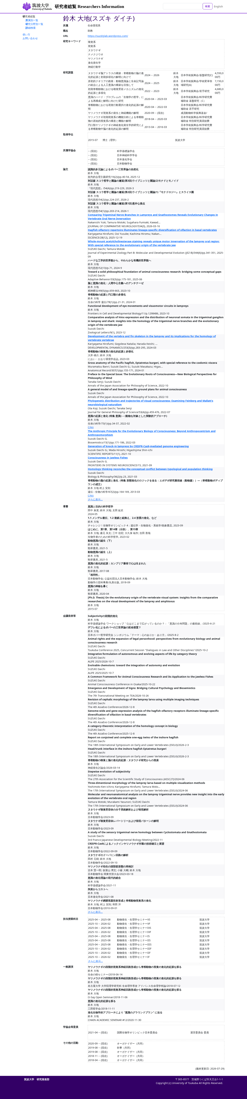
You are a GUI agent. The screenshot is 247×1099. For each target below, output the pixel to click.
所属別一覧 (31, 20)
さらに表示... (95, 499)
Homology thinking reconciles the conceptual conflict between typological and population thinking (150, 469)
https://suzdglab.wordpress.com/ (108, 36)
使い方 (26, 34)
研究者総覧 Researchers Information (89, 6)
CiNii (91, 427)
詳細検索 (30, 27)
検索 (207, 6)
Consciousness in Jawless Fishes (108, 457)
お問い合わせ (30, 38)
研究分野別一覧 (34, 24)
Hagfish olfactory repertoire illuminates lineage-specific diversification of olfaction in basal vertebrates (152, 230)
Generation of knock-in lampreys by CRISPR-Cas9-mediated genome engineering (138, 446)
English (218, 6)
